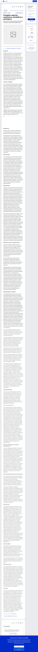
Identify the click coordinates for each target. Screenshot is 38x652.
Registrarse (19, 646)
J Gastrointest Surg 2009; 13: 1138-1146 (13, 48)
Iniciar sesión (19, 649)
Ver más (31, 40)
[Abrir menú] (1, 1)
